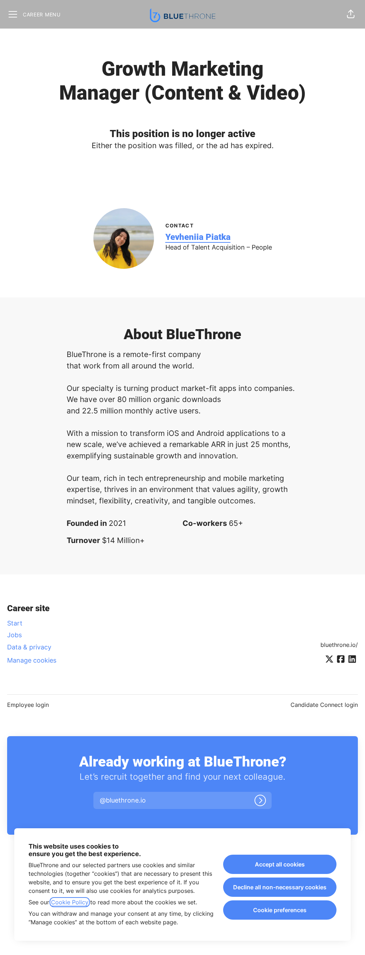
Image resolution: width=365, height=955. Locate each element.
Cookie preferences (280, 910)
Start (14, 623)
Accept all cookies (280, 864)
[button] (351, 14)
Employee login (28, 704)
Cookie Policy (69, 902)
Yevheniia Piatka (198, 237)
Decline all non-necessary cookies (280, 887)
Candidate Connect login (324, 704)
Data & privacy (29, 647)
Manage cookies (31, 660)
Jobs (14, 635)
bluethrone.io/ (339, 644)
